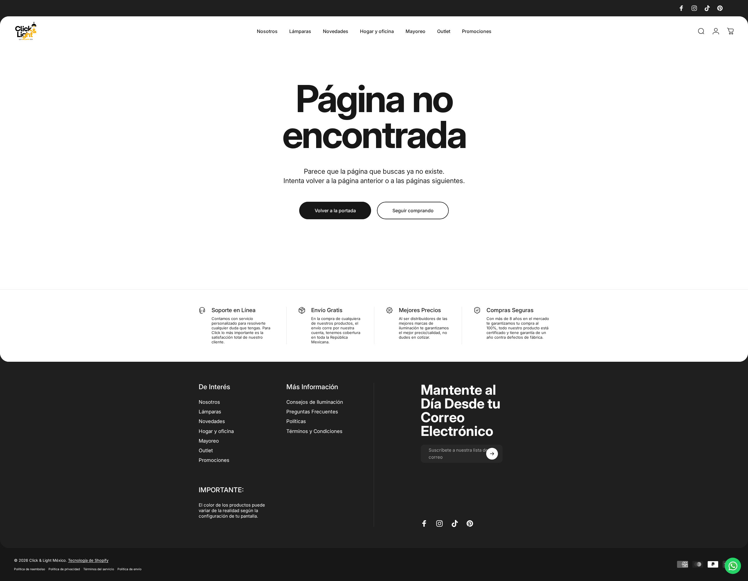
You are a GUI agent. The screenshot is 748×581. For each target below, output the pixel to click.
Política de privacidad (64, 569)
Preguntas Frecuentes (312, 412)
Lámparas (210, 412)
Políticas (296, 421)
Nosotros (209, 402)
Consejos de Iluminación (314, 402)
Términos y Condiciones (314, 431)
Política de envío (129, 569)
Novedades (212, 421)
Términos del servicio (98, 569)
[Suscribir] (492, 454)
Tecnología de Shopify (88, 560)
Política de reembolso (29, 569)
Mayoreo (209, 441)
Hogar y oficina (216, 431)
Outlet (206, 450)
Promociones (214, 460)
